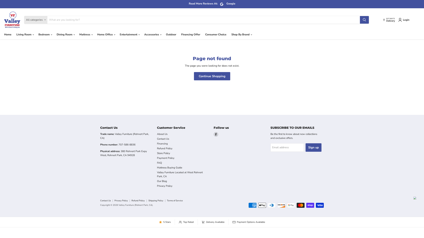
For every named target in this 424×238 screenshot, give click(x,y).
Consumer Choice (215, 34)
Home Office (105, 34)
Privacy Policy (164, 186)
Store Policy (163, 153)
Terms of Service (175, 200)
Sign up (313, 147)
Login (406, 19)
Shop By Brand (240, 34)
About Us (162, 134)
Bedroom (44, 34)
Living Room (24, 34)
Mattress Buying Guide (169, 167)
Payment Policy (165, 158)
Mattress (85, 34)
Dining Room (65, 34)
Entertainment (129, 34)
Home (7, 34)
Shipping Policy (155, 200)
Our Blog (162, 181)
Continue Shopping (212, 76)
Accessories (152, 34)
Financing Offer (190, 34)
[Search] (364, 20)
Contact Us (163, 138)
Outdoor (171, 34)
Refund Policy (164, 148)
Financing (162, 143)
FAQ (159, 162)
